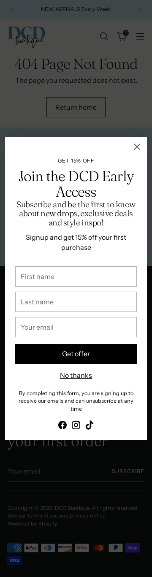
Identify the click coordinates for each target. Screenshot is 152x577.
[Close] (137, 146)
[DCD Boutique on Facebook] (62, 426)
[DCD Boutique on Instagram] (76, 426)
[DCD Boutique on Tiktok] (89, 426)
